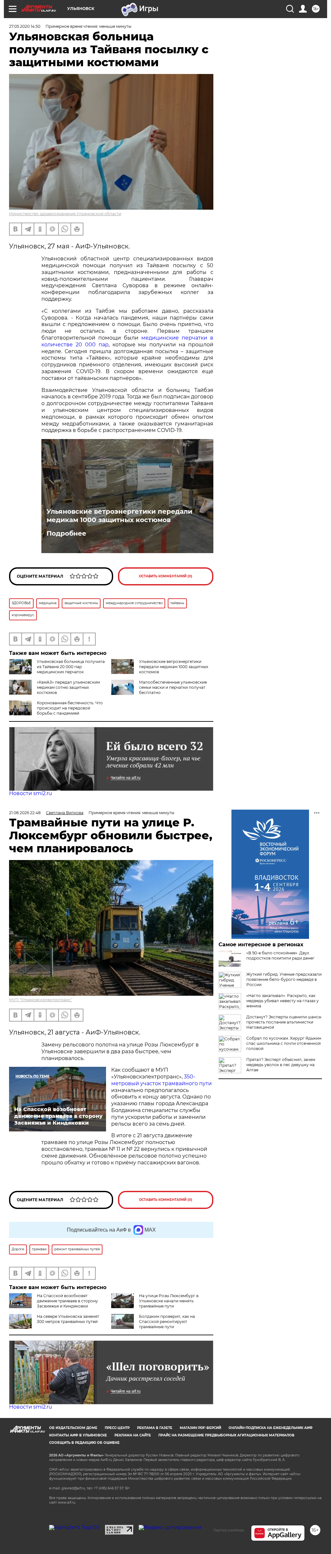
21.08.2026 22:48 (25, 812)
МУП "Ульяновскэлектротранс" (40, 999)
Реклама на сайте (132, 1435)
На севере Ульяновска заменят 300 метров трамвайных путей (68, 1319)
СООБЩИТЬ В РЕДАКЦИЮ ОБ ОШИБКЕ (84, 1443)
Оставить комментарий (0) (165, 576)
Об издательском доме (73, 1428)
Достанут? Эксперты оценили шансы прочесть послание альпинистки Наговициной (283, 1022)
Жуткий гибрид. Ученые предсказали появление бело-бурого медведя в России (284, 979)
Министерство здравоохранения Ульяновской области (65, 213)
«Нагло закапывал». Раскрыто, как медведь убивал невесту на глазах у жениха (282, 1000)
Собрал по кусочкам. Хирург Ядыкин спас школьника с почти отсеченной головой (283, 1043)
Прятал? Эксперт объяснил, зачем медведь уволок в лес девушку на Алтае (280, 1064)
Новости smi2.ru (30, 793)
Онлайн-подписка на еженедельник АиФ (271, 1428)
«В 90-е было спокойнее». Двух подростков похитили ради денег (280, 955)
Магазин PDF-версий (200, 1428)
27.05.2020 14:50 (24, 26)
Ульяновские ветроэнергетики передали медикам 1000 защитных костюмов (119, 516)
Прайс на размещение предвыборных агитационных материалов (226, 1435)
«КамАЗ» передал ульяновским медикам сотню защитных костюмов (68, 687)
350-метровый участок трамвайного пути (161, 1080)
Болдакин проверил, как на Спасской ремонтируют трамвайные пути (167, 1321)
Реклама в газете (154, 1428)
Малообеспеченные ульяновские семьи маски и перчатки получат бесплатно (173, 687)
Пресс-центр (117, 1428)
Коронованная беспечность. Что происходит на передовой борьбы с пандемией (70, 708)
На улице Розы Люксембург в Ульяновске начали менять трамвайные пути (168, 1300)
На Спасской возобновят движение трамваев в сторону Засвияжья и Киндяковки (67, 1300)
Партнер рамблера (228, 1530)
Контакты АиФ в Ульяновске (78, 1435)
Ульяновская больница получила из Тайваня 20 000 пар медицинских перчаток (71, 666)
